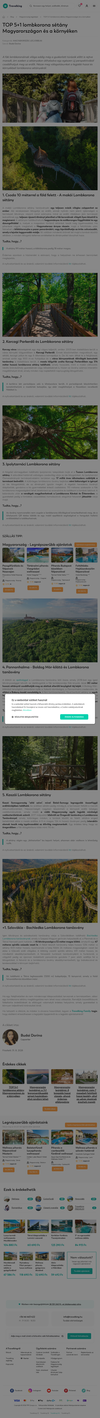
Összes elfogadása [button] (74, 717)
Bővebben (27, 710)
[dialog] (50, 709)
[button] (25, 717)
